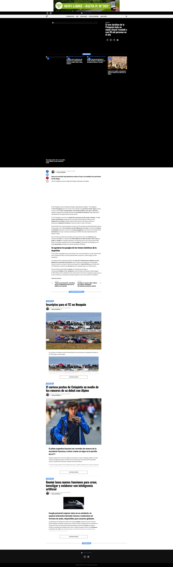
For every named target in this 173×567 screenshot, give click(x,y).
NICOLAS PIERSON (61, 172)
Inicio (77, 16)
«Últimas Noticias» (70, 16)
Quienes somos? (103, 16)
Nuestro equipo (83, 16)
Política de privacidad (93, 16)
